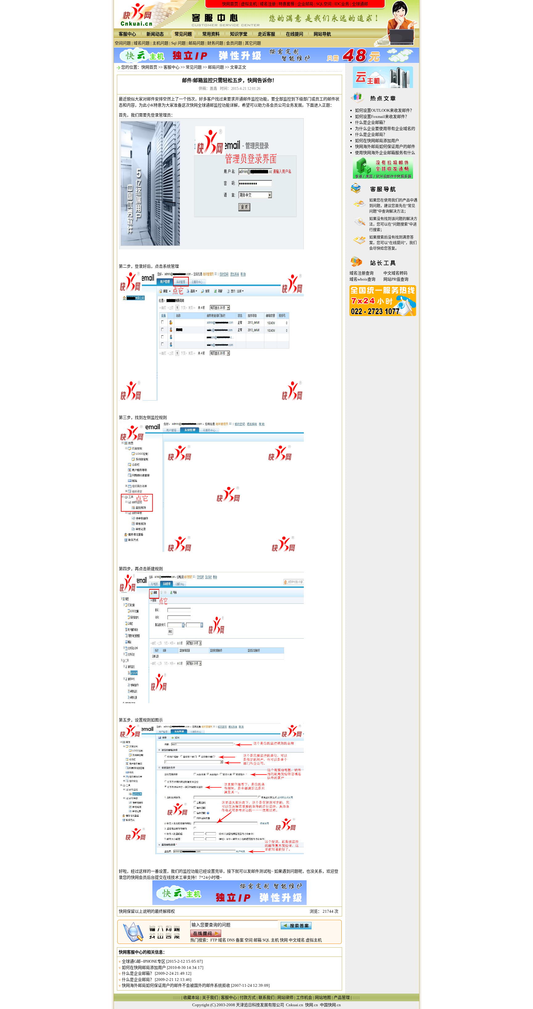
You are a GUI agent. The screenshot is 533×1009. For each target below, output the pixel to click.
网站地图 (323, 997)
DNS (231, 940)
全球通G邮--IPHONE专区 (143, 961)
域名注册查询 (361, 273)
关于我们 (210, 997)
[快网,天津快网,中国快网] (138, 27)
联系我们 (266, 997)
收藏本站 (191, 997)
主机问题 (160, 43)
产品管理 (342, 997)
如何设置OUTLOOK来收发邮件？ (384, 110)
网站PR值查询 (395, 279)
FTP (213, 940)
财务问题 (215, 43)
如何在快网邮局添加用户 (144, 967)
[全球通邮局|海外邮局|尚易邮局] (383, 177)
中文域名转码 (395, 273)
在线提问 (294, 34)
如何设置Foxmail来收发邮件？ (382, 116)
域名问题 (142, 43)
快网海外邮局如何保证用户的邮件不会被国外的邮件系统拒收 (176, 985)
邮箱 (258, 940)
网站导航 (322, 34)
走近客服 (266, 34)
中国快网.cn (330, 1005)
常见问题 (183, 34)
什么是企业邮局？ (138, 979)
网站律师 (285, 997)
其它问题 (253, 43)
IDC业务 (341, 4)
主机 (275, 940)
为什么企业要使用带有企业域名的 (385, 128)
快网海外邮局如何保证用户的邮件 (385, 146)
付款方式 (248, 997)
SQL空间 (324, 4)
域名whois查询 (362, 279)
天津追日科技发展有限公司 (260, 1005)
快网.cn (311, 1005)
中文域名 (297, 940)
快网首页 (230, 4)
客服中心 (127, 34)
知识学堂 (238, 34)
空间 (249, 940)
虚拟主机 (249, 4)
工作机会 (304, 997)
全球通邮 (360, 4)
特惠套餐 (287, 4)
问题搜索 (400, 224)
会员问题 (234, 43)
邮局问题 (196, 43)
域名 (222, 940)
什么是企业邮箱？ (138, 973)
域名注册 (268, 4)
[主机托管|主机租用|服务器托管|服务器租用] (383, 86)
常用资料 (211, 34)
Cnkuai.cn (294, 1005)
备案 (240, 940)
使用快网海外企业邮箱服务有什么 (385, 152)
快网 (284, 940)
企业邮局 (305, 4)
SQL (266, 940)
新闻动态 (155, 34)
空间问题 (123, 43)
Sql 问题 (178, 43)
